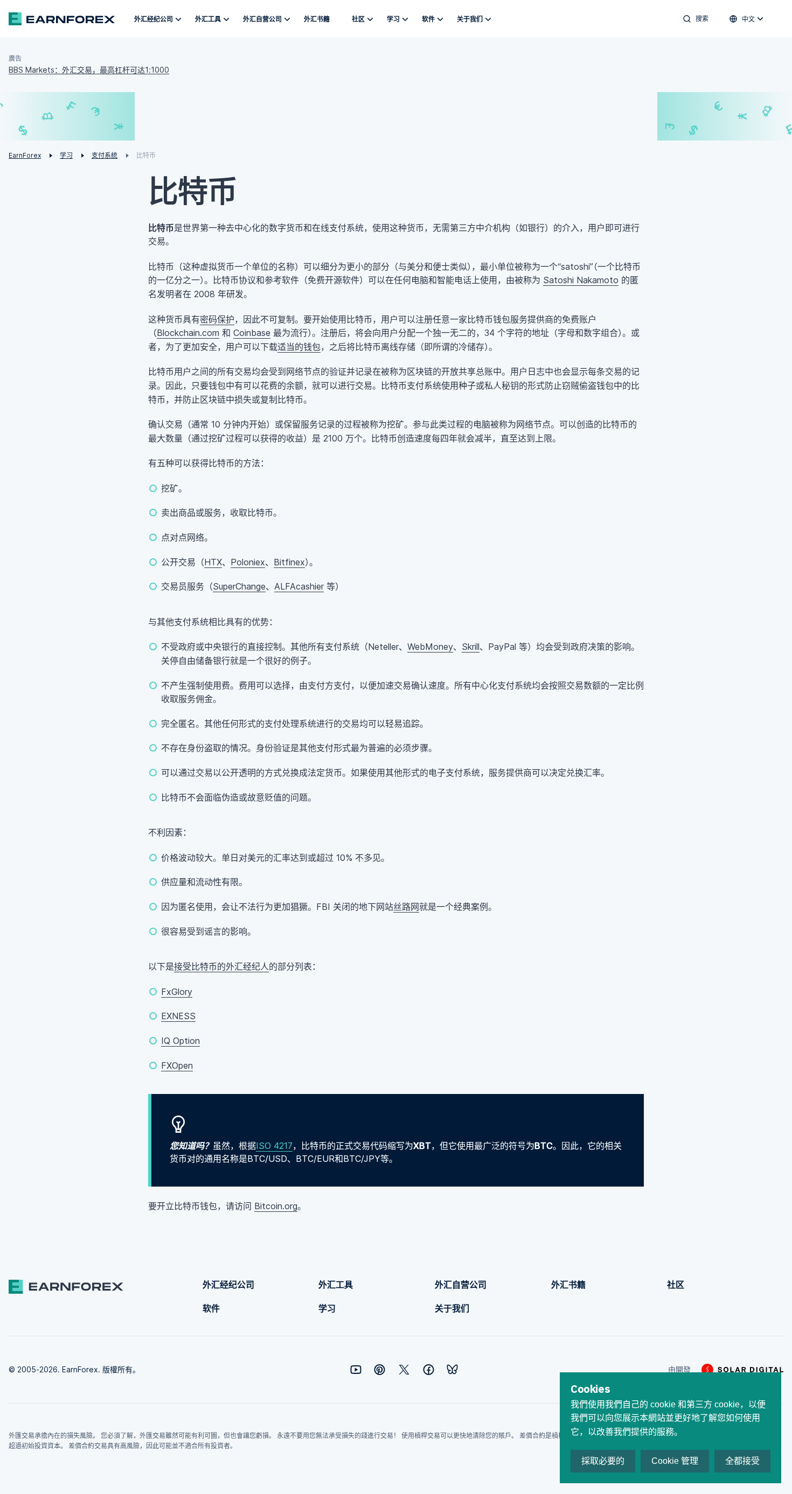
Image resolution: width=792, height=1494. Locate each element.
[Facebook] (428, 1369)
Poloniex (248, 562)
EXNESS (178, 1016)
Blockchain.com (188, 332)
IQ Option (180, 1040)
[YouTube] (356, 1369)
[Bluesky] (452, 1369)
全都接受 (742, 1460)
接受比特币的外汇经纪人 (221, 966)
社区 (358, 19)
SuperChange (239, 586)
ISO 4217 (274, 1145)
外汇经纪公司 (153, 19)
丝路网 (406, 906)
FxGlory (176, 991)
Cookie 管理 (674, 1460)
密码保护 (217, 319)
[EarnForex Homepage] (62, 19)
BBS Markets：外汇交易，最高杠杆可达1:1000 (89, 69)
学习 (393, 19)
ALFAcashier (299, 586)
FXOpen (177, 1065)
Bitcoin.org (275, 1206)
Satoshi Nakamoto (581, 280)
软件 (428, 19)
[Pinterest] (379, 1369)
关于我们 (470, 19)
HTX (213, 562)
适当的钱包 (299, 346)
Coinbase (251, 332)
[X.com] (404, 1369)
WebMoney (430, 646)
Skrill (471, 646)
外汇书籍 (317, 19)
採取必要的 (602, 1460)
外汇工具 (208, 19)
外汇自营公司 (262, 19)
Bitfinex (289, 562)
